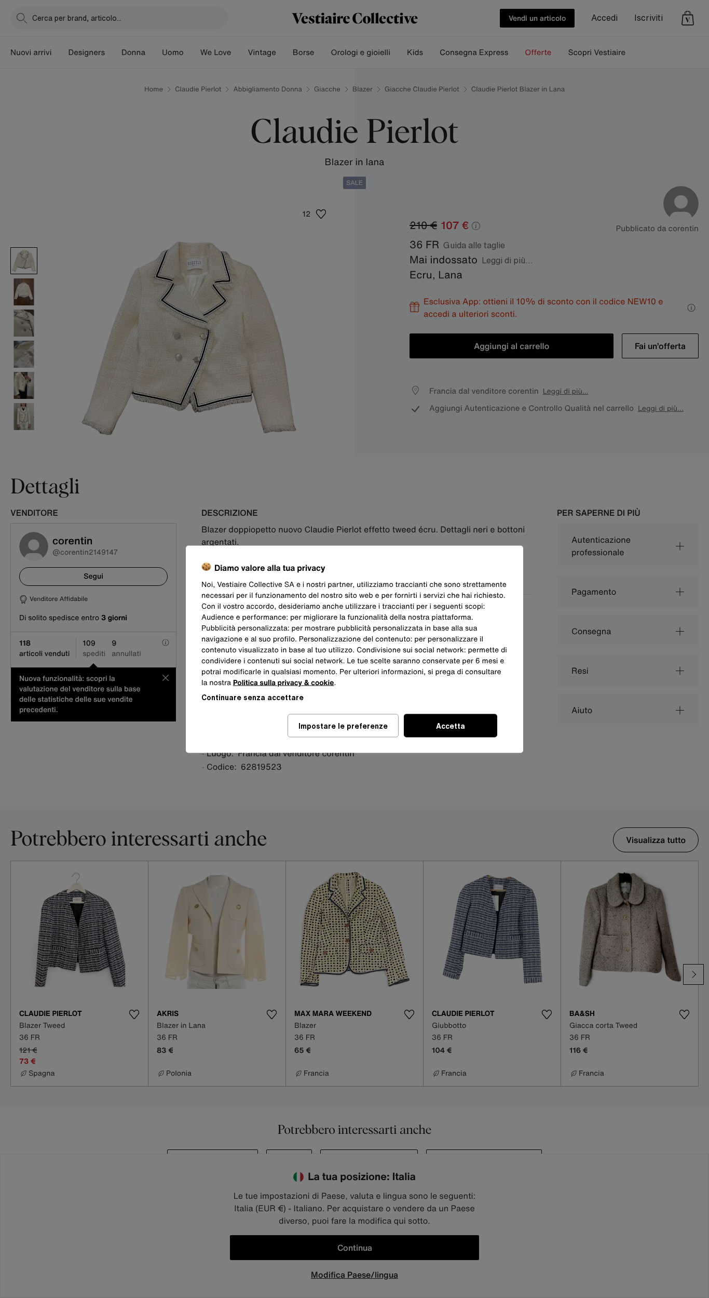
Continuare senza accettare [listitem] (252, 696)
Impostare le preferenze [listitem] (343, 725)
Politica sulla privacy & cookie (283, 682)
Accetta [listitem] (450, 725)
